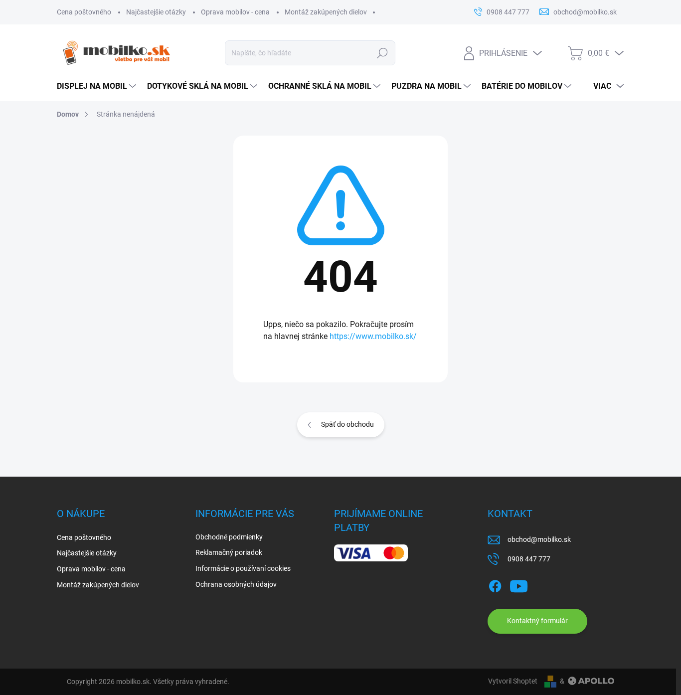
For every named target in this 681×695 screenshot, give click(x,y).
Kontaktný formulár (537, 621)
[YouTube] (519, 584)
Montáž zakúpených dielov (326, 12)
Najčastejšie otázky (156, 12)
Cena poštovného (84, 12)
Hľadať (382, 53)
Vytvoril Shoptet (512, 681)
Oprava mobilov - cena (235, 12)
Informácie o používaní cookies (243, 568)
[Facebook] (495, 584)
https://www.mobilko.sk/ (373, 336)
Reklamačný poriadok (228, 552)
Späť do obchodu (347, 424)
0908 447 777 (529, 559)
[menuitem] (97, 86)
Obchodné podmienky (229, 537)
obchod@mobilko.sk (539, 539)
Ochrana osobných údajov (236, 584)
